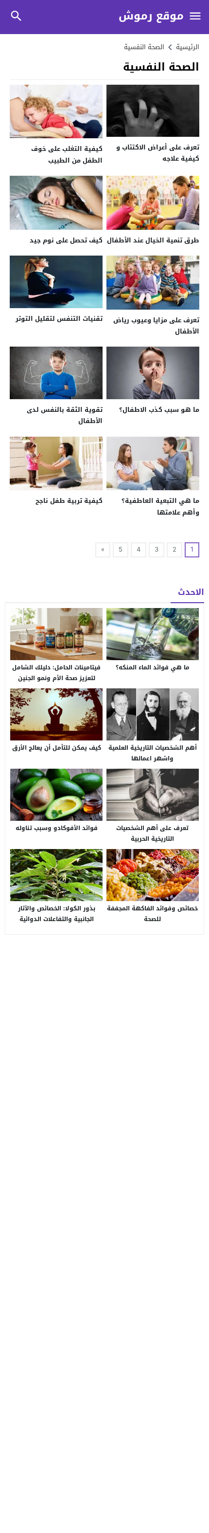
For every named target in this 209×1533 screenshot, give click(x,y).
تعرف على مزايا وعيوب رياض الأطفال (156, 325)
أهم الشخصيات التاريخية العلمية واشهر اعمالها (152, 753)
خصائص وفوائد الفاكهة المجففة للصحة (152, 913)
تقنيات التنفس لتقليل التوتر (59, 319)
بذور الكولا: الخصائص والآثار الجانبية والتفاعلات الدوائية (56, 913)
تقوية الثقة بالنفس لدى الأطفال (65, 415)
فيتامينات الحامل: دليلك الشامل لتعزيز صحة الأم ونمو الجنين (56, 672)
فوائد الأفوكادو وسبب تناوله (57, 828)
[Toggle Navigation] (195, 17)
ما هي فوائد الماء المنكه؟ (153, 667)
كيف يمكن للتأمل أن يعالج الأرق (56, 747)
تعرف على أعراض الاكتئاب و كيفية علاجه (157, 153)
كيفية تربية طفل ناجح (69, 501)
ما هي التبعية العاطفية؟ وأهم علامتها (160, 506)
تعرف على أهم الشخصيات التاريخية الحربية (152, 833)
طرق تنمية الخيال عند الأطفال (153, 240)
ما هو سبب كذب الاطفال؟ (159, 410)
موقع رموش (151, 16)
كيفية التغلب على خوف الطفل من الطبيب (67, 154)
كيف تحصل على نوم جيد (66, 240)
